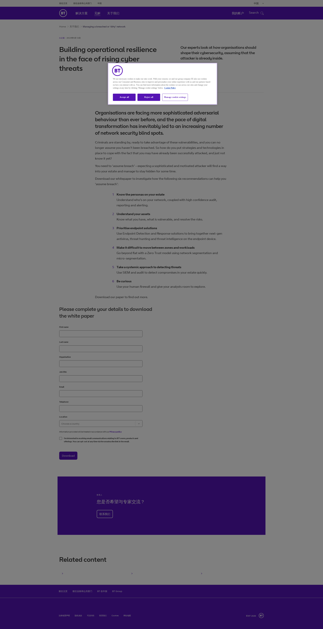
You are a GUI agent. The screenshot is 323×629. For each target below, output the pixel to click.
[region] (162, 84)
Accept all (124, 97)
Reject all (148, 97)
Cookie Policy (170, 88)
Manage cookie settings (175, 97)
